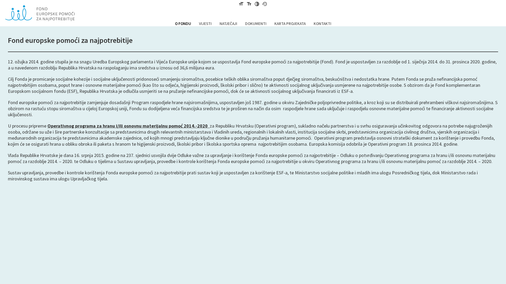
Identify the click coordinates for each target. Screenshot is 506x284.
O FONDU (183, 23)
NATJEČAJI (228, 23)
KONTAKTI (322, 23)
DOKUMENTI (255, 23)
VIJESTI (205, 23)
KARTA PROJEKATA (290, 23)
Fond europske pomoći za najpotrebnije (40, 13)
